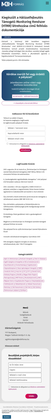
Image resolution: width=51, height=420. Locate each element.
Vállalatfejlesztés (20, 284)
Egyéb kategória (9, 262)
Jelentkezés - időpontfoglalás (25, 96)
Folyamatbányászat (10, 268)
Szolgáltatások (25, 315)
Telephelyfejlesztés (37, 281)
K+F (25, 271)
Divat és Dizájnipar (40, 259)
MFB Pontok (19, 278)
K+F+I (28, 271)
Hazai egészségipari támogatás (27, 268)
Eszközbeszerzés (34, 262)
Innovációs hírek (9, 271)
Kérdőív (19, 274)
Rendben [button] (7, 417)
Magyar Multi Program (30, 274)
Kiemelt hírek (36, 271)
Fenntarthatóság (21, 265)
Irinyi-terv (19, 271)
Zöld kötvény (36, 287)
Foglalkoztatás (32, 265)
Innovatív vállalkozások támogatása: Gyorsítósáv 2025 (21, 237)
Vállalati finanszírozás (34, 284)
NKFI (39, 278)
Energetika (19, 262)
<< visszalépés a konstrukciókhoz (25, 103)
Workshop (7, 287)
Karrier (25, 320)
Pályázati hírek (8, 281)
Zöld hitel (28, 287)
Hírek (25, 318)
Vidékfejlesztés (8, 284)
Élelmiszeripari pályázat (11, 290)
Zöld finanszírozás (17, 287)
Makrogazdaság (9, 278)
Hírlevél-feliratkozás (25, 323)
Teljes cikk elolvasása (15, 60)
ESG (25, 262)
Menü (47, 4)
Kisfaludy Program (9, 274)
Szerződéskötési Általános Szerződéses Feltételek (18, 407)
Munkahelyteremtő (30, 278)
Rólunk (25, 312)
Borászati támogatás (26, 259)
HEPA (39, 268)
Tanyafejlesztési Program (22, 281)
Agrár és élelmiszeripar (11, 259)
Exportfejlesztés (9, 265)
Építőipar (23, 290)
